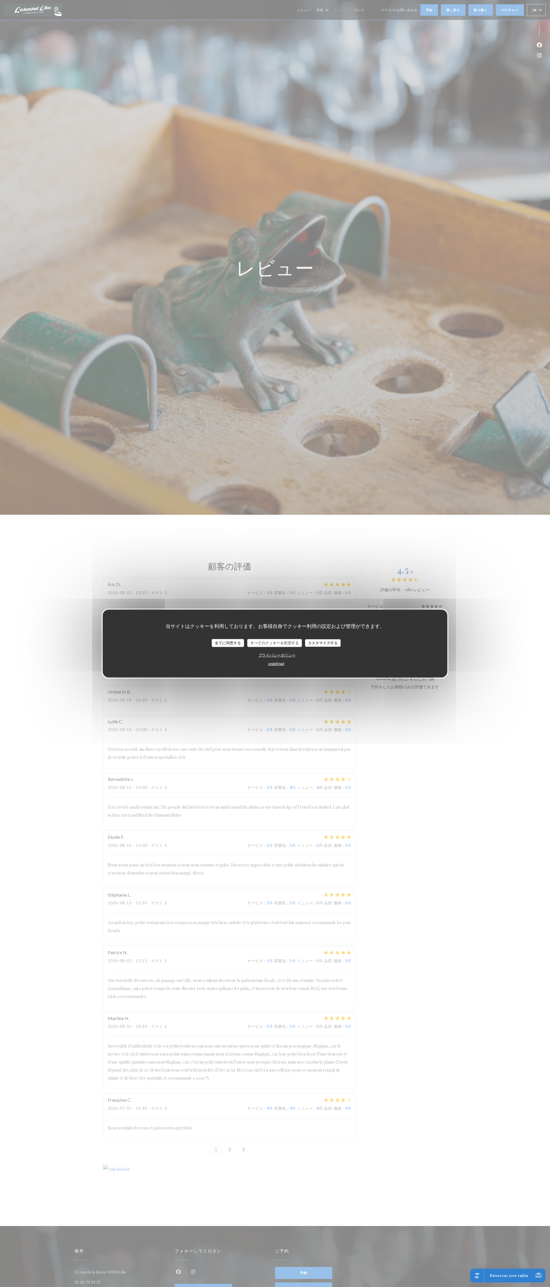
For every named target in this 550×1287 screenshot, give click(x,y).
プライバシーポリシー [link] (277, 655)
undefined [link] (276, 663)
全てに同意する (228, 642)
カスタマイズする (323, 642)
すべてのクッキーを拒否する (274, 642)
